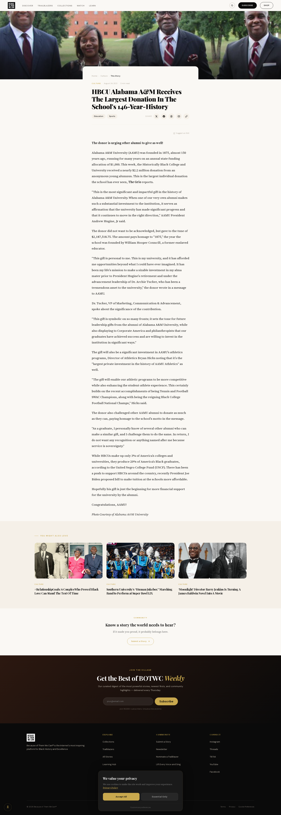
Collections (65, 5)
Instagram (215, 741)
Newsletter (161, 749)
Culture (104, 76)
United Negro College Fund (135, 467)
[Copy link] (186, 116)
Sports (112, 116)
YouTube (214, 764)
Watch (81, 5)
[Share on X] (156, 116)
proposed (107, 479)
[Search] (232, 5)
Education (98, 116)
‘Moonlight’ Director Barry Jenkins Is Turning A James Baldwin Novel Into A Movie (209, 591)
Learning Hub (109, 764)
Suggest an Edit (182, 133)
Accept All (121, 796)
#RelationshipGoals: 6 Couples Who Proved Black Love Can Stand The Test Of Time (66, 591)
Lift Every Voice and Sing (168, 764)
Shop (266, 5)
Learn (92, 5)
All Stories (108, 756)
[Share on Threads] (171, 116)
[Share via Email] (179, 116)
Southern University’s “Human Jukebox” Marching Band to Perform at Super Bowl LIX (139, 591)
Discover (27, 5)
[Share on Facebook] (164, 116)
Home (94, 76)
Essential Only (159, 796)
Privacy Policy (110, 787)
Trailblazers (45, 5)
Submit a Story (140, 641)
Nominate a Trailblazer (167, 756)
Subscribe (247, 5)
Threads (214, 749)
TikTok (213, 756)
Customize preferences (140, 807)
